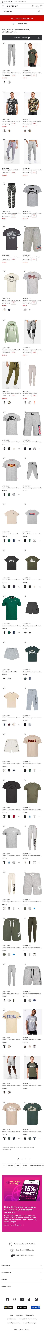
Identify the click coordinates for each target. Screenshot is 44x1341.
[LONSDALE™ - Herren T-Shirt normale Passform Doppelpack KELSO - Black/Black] (32, 1022)
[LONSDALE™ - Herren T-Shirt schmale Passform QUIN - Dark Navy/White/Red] (11, 700)
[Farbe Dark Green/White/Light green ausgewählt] (25, 678)
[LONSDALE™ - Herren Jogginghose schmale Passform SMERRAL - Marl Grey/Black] (32, 332)
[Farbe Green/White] (25, 908)
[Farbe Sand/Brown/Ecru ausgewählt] (13, 724)
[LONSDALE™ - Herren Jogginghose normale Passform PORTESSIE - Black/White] (11, 55)
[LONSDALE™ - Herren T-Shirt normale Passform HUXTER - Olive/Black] (32, 55)
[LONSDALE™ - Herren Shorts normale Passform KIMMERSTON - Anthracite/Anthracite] (32, 608)
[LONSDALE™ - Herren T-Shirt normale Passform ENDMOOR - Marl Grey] (32, 282)
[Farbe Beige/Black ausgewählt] (4, 310)
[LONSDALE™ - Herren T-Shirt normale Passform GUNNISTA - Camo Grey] (11, 103)
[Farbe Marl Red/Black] (13, 816)
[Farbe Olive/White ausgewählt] (34, 954)
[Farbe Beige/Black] (25, 862)
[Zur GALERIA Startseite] (12, 6)
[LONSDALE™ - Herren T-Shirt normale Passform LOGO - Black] (11, 424)
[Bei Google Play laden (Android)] (8, 1307)
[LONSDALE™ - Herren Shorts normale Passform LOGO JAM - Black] (32, 424)
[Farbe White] (29, 310)
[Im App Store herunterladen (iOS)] (22, 1307)
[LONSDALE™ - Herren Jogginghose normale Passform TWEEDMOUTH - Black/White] (11, 375)
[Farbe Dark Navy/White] (13, 770)
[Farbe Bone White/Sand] (13, 448)
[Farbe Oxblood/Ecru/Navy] (9, 724)
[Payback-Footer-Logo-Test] (35, 1307)
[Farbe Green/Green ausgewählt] (29, 1138)
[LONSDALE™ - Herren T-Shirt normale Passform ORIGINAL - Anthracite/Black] (11, 792)
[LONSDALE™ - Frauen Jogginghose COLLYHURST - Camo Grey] (11, 195)
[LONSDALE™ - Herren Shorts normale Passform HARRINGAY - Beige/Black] (11, 746)
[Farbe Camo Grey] (25, 130)
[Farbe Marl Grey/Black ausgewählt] (9, 82)
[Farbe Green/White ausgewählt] (4, 954)
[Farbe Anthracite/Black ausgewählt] (4, 816)
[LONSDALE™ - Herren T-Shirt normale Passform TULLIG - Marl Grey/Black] (32, 195)
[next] (29, 1158)
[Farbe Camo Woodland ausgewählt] (29, 130)
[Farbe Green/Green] (9, 1138)
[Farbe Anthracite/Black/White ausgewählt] (4, 586)
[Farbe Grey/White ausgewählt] (29, 402)
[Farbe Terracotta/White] (34, 402)
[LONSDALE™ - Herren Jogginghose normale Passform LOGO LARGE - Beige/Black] (32, 838)
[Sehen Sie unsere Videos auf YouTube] (22, 1299)
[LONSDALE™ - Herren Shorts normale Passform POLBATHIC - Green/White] (32, 884)
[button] (14, 2)
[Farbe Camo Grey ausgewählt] (4, 130)
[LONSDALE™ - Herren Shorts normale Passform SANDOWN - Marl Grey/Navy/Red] (32, 239)
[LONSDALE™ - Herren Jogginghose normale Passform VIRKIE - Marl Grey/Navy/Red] (32, 152)
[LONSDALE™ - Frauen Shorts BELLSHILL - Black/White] (11, 654)
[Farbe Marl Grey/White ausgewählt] (9, 678)
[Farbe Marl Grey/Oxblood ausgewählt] (34, 1046)
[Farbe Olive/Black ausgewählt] (9, 402)
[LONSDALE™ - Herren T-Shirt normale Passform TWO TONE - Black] (32, 516)
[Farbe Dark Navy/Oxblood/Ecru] (29, 448)
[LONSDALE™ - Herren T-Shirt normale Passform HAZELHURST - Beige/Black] (11, 282)
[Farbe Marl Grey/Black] (13, 908)
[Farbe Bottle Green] (9, 494)
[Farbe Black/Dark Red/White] (4, 540)
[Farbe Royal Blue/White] (34, 908)
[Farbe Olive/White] (13, 1000)
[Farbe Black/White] (4, 82)
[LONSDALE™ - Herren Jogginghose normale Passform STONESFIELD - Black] (32, 700)
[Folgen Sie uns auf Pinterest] (36, 1299)
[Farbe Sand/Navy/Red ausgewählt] (9, 1046)
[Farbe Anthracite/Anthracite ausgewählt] (25, 632)
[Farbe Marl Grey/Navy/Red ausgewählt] (34, 540)
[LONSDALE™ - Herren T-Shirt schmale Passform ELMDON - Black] (32, 792)
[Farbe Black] (4, 448)
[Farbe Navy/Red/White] (13, 586)
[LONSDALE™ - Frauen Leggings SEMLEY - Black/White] (32, 375)
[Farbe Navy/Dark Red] (13, 540)
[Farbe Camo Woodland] (9, 130)
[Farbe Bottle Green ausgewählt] (9, 632)
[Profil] (32, 6)
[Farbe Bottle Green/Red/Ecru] (29, 540)
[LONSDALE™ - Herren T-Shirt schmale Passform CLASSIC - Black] (11, 470)
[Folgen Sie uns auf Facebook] (8, 1299)
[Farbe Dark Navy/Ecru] (9, 310)
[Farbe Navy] (13, 1138)
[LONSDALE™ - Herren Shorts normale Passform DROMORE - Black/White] (11, 1068)
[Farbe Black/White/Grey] (4, 1046)
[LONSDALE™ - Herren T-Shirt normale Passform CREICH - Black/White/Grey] (11, 1022)
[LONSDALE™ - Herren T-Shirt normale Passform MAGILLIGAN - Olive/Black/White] (32, 1068)
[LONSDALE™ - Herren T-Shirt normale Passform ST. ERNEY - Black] (11, 1113)
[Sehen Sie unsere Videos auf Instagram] (15, 1299)
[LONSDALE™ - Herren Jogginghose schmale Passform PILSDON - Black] (32, 930)
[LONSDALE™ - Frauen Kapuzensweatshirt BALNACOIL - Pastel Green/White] (11, 332)
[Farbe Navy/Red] (34, 1000)
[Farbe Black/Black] (29, 632)
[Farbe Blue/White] (29, 816)
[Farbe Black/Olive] (9, 448)
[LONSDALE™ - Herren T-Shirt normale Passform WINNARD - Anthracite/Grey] (11, 239)
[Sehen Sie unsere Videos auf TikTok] (29, 1299)
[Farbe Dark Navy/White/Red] (4, 724)
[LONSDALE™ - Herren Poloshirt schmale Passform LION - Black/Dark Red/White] (11, 516)
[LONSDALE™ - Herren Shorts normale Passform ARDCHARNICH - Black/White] (32, 976)
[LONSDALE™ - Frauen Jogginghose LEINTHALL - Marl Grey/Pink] (11, 152)
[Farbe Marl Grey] (34, 770)
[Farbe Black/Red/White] (9, 586)
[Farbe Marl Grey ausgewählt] (25, 310)
